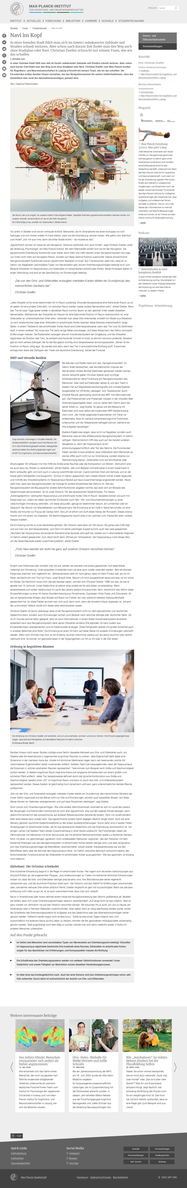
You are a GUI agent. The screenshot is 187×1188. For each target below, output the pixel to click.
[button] (131, 209)
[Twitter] (4, 55)
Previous (11, 1067)
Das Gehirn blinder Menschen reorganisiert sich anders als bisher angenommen (39, 1061)
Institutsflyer (17, 1158)
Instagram (74, 1153)
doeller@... (146, 71)
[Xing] (4, 62)
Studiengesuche (162, 1155)
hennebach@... (148, 92)
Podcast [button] (143, 233)
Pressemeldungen (152, 46)
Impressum (82, 1177)
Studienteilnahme (131, 21)
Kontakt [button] (144, 56)
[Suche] (176, 8)
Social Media (75, 1148)
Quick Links (19, 1148)
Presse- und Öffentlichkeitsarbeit (154, 37)
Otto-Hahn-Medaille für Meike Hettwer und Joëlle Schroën (90, 1061)
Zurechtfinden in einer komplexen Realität (153, 271)
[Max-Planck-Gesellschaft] (15, 1177)
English (152, 8)
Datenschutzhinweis (100, 1177)
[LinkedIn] (4, 42)
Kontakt (135, 1149)
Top (19, 1136)
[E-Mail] (4, 68)
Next (175, 1067)
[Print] (4, 75)
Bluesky (73, 1158)
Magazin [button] (144, 107)
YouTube (73, 1163)
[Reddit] (4, 49)
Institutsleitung (18, 1153)
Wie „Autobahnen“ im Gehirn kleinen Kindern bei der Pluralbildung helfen (146, 1061)
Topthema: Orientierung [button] (155, 305)
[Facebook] (4, 36)
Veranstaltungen (162, 1149)
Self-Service (135, 1162)
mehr (143, 222)
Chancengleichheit (20, 1163)
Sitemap (162, 1162)
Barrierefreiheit (120, 1177)
